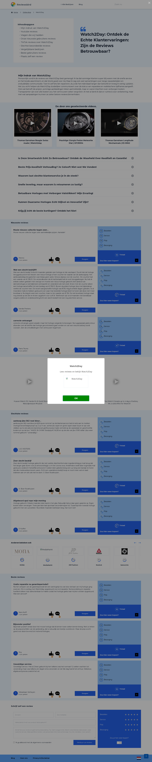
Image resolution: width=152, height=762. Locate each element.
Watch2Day (76, 366)
